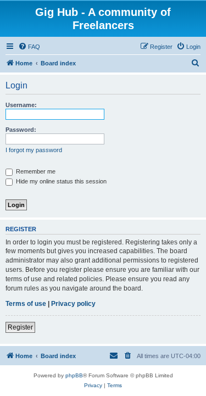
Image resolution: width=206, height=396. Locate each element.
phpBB (74, 375)
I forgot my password (33, 150)
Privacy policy (73, 304)
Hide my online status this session (60, 181)
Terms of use (25, 304)
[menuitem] (29, 46)
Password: (20, 129)
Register (20, 327)
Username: (21, 105)
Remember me (34, 171)
